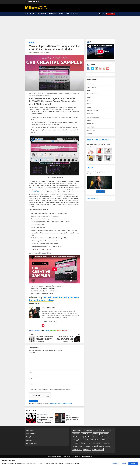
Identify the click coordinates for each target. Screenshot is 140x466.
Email (30, 378)
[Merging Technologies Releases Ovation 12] (60, 418)
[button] (104, 13)
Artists (61, 13)
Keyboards (90, 113)
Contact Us (29, 440)
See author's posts (49, 321)
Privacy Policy (30, 437)
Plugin (84, 443)
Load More (100, 191)
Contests (95, 433)
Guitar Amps (88, 437)
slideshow (87, 446)
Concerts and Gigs (86, 433)
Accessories (90, 84)
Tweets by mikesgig (92, 198)
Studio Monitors (77, 449)
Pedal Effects (90, 127)
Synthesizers (86, 449)
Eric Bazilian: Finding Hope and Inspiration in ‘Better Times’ (100, 173)
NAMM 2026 (94, 440)
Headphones (96, 437)
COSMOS (36, 192)
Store (67, 13)
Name (30, 372)
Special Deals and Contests (98, 140)
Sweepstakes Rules (31, 443)
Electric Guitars (104, 433)
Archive (103, 430)
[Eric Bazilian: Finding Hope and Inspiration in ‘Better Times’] (99, 182)
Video (26, 13)
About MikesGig (30, 430)
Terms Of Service (30, 433)
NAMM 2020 (86, 440)
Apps (88, 90)
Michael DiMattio (34, 52)
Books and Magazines (93, 93)
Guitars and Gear (41, 13)
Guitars (89, 107)
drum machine (40, 414)
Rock (81, 446)
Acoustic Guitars (77, 430)
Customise (114, 463)
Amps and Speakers (89, 430)
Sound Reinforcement (104, 446)
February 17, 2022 (45, 52)
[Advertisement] (70, 26)
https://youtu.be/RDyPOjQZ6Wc (45, 288)
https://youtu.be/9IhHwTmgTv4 (46, 293)
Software (32, 42)
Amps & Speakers (91, 87)
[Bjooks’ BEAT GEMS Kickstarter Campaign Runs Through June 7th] (99, 154)
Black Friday (74, 13)
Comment (32, 352)
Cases (89, 97)
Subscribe (111, 13)
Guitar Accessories (78, 437)
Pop (89, 443)
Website (31, 384)
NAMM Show (52, 13)
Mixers (89, 120)
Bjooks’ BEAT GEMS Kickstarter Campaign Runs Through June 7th (99, 145)
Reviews (32, 13)
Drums (89, 103)
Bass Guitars (76, 433)
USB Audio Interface (97, 449)
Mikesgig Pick (76, 440)
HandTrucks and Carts (92, 110)
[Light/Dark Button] (100, 14)
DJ (88, 100)
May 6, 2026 (70, 420)
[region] (70, 462)
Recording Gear (91, 130)
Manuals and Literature (93, 117)
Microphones (90, 123)
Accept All (133, 463)
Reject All (124, 463)
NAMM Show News (105, 440)
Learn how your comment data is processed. (61, 403)
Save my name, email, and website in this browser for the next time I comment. (51, 389)
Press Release (96, 443)
